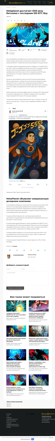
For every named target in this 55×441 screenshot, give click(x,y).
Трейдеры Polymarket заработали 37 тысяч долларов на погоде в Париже (16, 315)
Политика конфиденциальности (12, 418)
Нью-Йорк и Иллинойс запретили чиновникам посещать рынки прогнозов (37, 389)
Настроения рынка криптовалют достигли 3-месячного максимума (16, 340)
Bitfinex (9, 406)
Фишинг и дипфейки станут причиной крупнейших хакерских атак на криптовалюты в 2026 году (37, 364)
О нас (7, 415)
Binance (9, 404)
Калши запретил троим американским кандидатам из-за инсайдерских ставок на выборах (15, 390)
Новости (10, 44)
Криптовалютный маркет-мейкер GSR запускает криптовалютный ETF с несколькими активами (14, 364)
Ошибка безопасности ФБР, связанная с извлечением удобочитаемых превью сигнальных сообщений (37, 315)
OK (32, 439)
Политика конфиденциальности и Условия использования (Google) (12, 425)
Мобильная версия (11, 421)
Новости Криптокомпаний (14, 401)
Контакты (8, 414)
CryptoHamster (18, 255)
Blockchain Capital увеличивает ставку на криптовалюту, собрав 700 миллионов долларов (38, 340)
